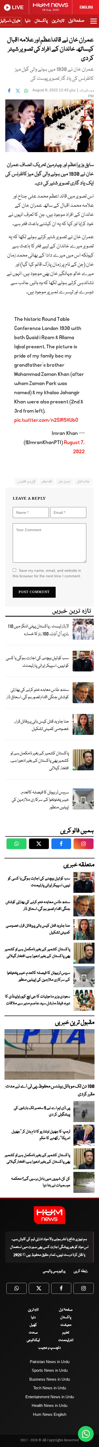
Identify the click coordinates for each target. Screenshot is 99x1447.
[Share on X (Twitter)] (18, 91)
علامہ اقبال (83, 481)
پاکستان (41, 21)
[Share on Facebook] (9, 91)
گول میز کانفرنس (26, 481)
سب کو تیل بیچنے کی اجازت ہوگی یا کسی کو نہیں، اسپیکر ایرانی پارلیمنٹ (37, 662)
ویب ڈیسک (86, 90)
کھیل (33, 1325)
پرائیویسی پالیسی (54, 1271)
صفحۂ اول (76, 21)
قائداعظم (47, 481)
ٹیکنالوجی (33, 1340)
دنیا (27, 21)
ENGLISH (86, 7)
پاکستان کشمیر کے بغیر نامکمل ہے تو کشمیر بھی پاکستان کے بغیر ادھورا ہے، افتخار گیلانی (39, 761)
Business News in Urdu (49, 1379)
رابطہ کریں (81, 1271)
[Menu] (93, 24)
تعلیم (65, 1333)
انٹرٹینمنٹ (65, 1340)
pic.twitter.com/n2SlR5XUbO (46, 420)
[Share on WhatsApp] (26, 91)
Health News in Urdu (49, 1405)
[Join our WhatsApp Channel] (86, 1434)
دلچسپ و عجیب (49, 1348)
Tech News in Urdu (49, 1388)
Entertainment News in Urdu (49, 1397)
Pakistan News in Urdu (49, 1361)
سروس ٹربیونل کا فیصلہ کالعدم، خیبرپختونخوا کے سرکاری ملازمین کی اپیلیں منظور (40, 800)
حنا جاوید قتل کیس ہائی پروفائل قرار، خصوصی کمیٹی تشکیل (41, 725)
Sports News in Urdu (50, 1370)
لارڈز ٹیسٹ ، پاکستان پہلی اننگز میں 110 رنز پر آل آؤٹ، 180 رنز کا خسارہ (38, 630)
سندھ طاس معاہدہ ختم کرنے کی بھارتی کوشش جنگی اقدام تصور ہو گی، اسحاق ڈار (37, 694)
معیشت (65, 1325)
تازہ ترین (58, 21)
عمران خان (64, 481)
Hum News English (49, 1414)
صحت (33, 1333)
